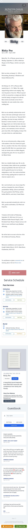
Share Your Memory (9, 401)
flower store (18, 263)
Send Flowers (19, 333)
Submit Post (14, 425)
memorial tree (19, 260)
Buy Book (15, 378)
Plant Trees (19, 300)
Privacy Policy (10, 522)
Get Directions (8, 300)
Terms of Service (18, 522)
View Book (7, 378)
